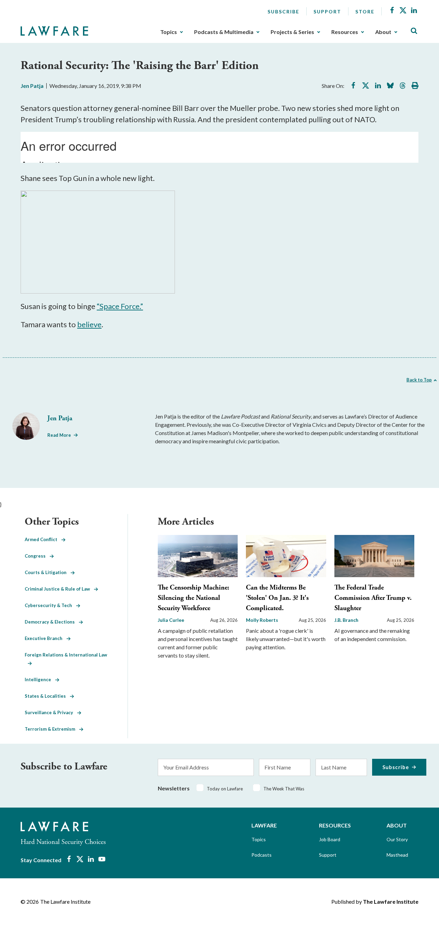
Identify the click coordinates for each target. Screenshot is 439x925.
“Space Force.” (120, 306)
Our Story (397, 839)
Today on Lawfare (225, 788)
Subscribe (283, 11)
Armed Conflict (43, 539)
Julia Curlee (171, 620)
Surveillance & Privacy (51, 712)
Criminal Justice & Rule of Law (59, 589)
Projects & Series (292, 32)
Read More (59, 435)
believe (89, 324)
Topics (168, 32)
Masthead (397, 855)
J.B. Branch (346, 620)
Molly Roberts (262, 620)
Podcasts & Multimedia (223, 32)
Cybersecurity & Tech (50, 605)
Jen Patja (32, 85)
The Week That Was (283, 788)
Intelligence (40, 679)
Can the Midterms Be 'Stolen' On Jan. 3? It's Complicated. (277, 598)
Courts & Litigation (48, 572)
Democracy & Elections (52, 622)
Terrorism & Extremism (52, 729)
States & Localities (47, 696)
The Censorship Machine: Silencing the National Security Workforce (193, 598)
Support (327, 11)
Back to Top (419, 379)
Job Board (329, 839)
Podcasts (261, 855)
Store (365, 11)
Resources (344, 32)
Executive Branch (46, 638)
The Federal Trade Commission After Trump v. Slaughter (373, 598)
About (383, 32)
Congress (37, 556)
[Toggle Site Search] (414, 31)
